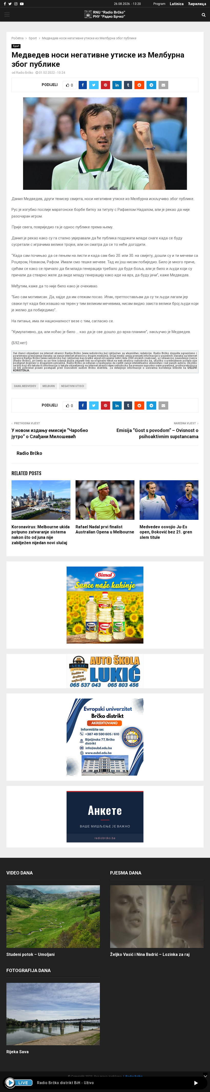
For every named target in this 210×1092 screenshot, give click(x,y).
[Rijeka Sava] (53, 1014)
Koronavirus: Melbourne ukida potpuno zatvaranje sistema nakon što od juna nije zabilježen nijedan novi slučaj (41, 534)
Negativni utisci (72, 386)
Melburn (49, 386)
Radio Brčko (24, 72)
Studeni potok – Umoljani (30, 954)
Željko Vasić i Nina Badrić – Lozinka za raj (150, 954)
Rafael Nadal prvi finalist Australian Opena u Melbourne (105, 529)
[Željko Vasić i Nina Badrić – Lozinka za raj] (157, 916)
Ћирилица (197, 4)
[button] (196, 1083)
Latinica (177, 4)
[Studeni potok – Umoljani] (53, 916)
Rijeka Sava (17, 1051)
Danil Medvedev (25, 386)
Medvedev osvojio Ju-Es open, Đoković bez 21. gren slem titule (166, 532)
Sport (16, 46)
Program (159, 4)
